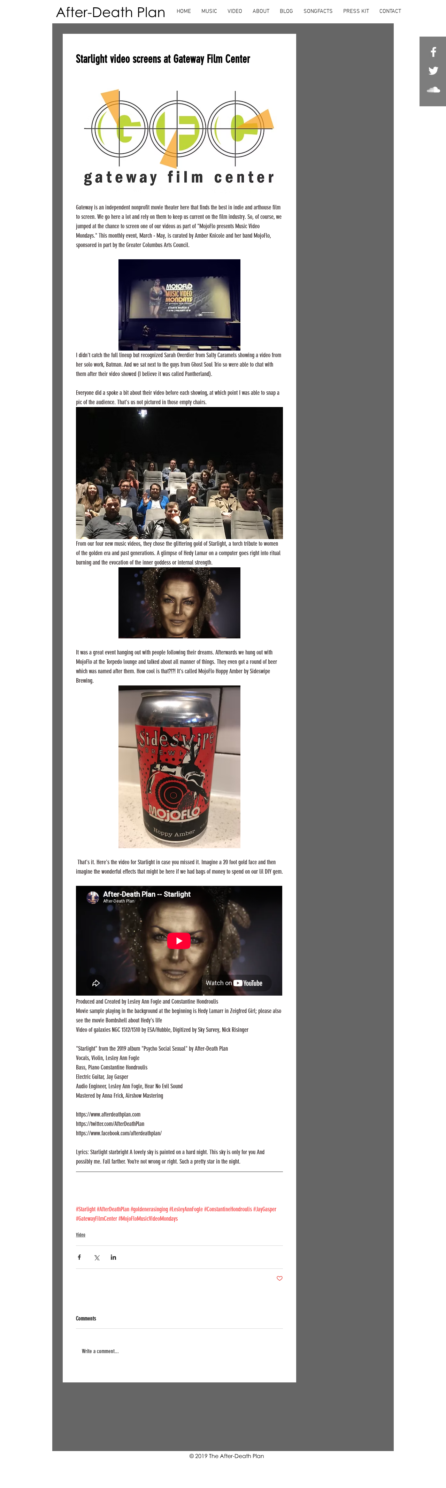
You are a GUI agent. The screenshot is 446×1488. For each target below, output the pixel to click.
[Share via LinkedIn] (113, 1257)
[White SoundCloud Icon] (433, 89)
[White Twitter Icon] (433, 70)
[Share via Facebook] (79, 1257)
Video (80, 1235)
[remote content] (179, 941)
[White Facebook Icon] (433, 52)
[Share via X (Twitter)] (96, 1257)
